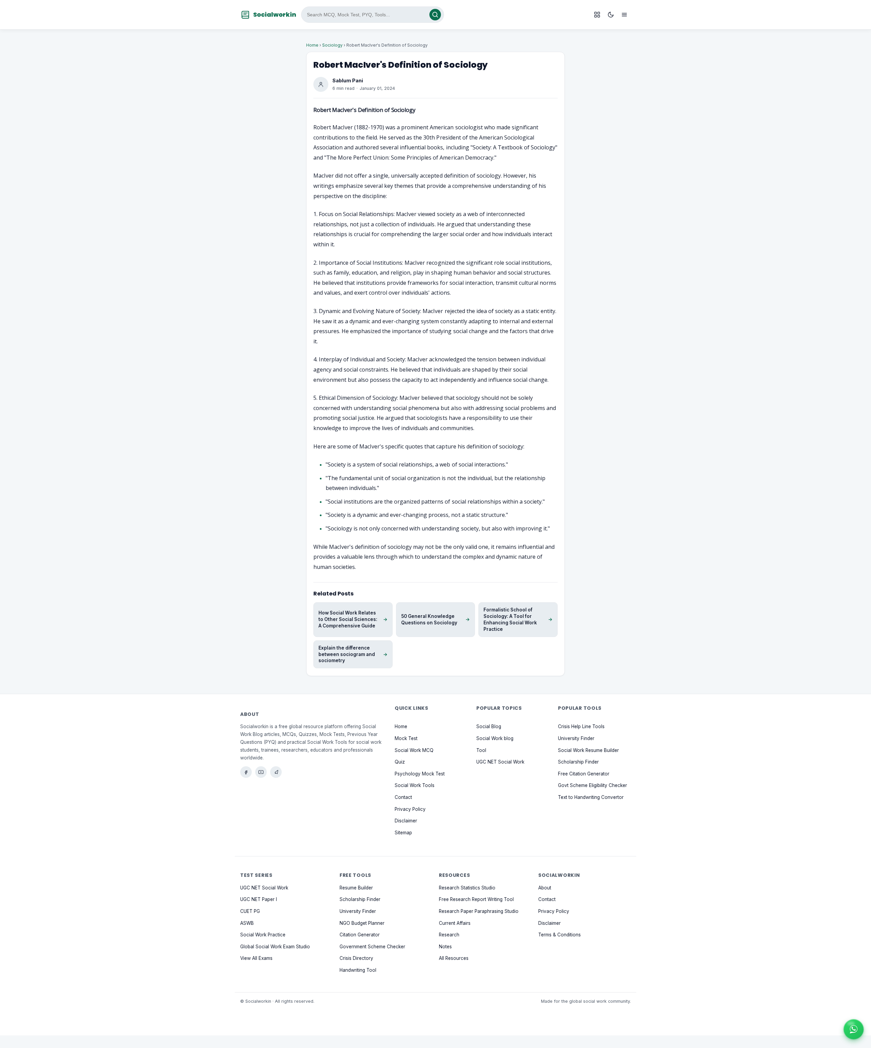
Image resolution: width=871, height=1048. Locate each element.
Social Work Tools (414, 785)
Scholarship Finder (578, 762)
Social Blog (488, 727)
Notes (445, 946)
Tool (481, 750)
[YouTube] (261, 772)
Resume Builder (356, 887)
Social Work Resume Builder (588, 750)
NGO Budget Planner (362, 923)
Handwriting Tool (358, 970)
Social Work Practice (262, 934)
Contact (403, 797)
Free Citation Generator (583, 773)
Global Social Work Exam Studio (275, 946)
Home (312, 45)
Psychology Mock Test (420, 773)
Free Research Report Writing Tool (476, 899)
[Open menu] (624, 14)
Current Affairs (455, 923)
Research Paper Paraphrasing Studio (479, 911)
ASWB (247, 923)
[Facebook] (246, 772)
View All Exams (256, 958)
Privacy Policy (410, 809)
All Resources (454, 958)
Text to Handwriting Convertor (591, 797)
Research (449, 934)
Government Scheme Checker (372, 946)
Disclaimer (406, 820)
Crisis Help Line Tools (581, 727)
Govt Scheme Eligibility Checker (592, 785)
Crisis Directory (356, 958)
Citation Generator (360, 934)
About (544, 887)
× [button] (862, 1022)
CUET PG (250, 911)
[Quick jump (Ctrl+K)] (597, 14)
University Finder (576, 738)
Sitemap (403, 832)
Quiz (400, 762)
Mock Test (406, 738)
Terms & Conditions (559, 934)
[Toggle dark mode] (610, 14)
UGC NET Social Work (500, 762)
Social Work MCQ (414, 750)
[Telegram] (276, 772)
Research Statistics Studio (467, 887)
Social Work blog (494, 738)
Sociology (332, 45)
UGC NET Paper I (258, 899)
